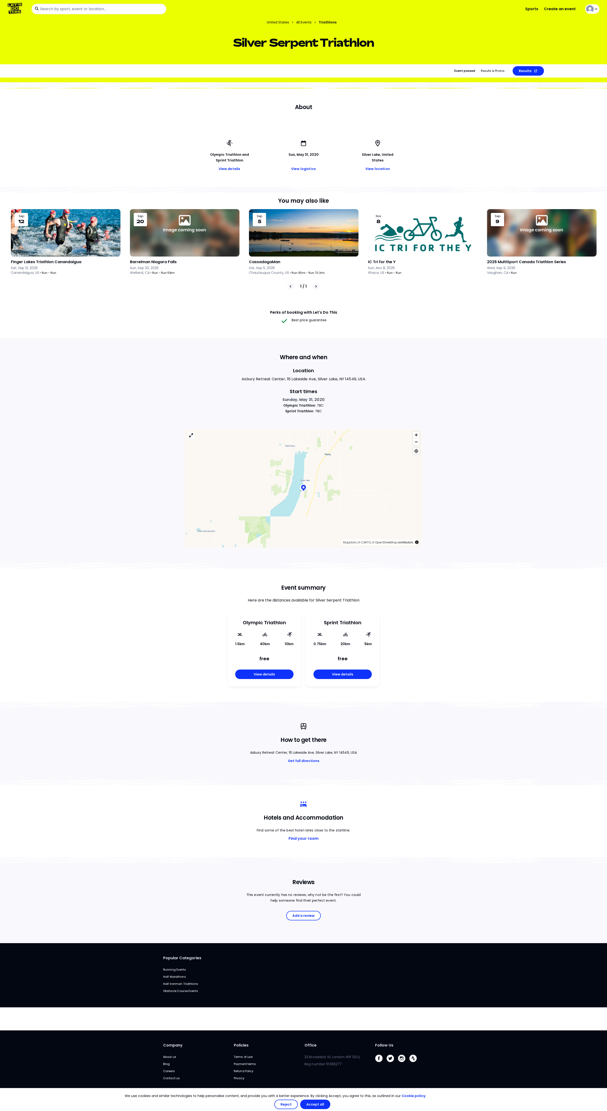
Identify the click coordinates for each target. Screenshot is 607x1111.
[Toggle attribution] (417, 542)
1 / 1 (303, 286)
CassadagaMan (264, 262)
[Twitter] (392, 1063)
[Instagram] (403, 1063)
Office (310, 1045)
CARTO (366, 542)
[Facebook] (380, 1063)
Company (173, 1045)
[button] (303, 488)
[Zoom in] (416, 435)
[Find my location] (416, 451)
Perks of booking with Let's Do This (303, 312)
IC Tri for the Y (381, 262)
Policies (241, 1045)
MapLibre (349, 542)
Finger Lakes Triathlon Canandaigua (46, 262)
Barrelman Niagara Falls (153, 262)
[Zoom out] (416, 441)
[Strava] (415, 1063)
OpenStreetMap (386, 542)
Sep (21, 216)
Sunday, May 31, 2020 (303, 399)
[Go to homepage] (16, 9)
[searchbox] (99, 9)
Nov (378, 216)
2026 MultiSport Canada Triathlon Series (526, 262)
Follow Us (384, 1045)
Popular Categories (182, 958)
